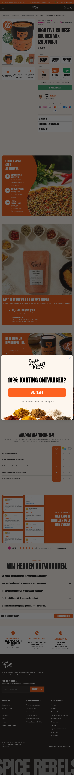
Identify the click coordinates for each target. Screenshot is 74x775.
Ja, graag (37, 392)
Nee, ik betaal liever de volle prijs (37, 401)
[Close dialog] (70, 357)
